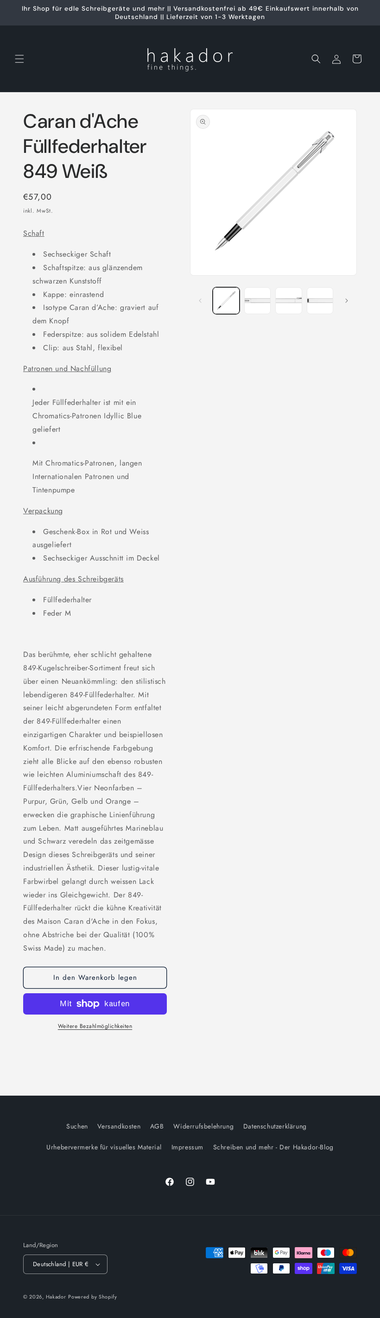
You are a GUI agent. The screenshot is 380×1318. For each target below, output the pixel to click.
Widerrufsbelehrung (203, 1126)
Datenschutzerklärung (275, 1126)
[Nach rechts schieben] (346, 300)
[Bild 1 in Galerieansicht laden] (226, 300)
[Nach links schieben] (200, 300)
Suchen (77, 1126)
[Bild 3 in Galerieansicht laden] (288, 300)
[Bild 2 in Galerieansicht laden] (257, 300)
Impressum (187, 1147)
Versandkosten (118, 1126)
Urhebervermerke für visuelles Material (104, 1147)
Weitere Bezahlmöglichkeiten (95, 1026)
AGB (157, 1126)
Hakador (56, 1296)
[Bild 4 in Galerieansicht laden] (320, 300)
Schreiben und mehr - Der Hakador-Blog (273, 1147)
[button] (19, 59)
